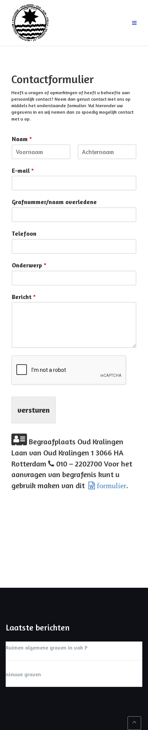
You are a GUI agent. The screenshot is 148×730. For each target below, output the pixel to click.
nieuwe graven (23, 674)
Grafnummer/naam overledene (54, 202)
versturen (33, 410)
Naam (22, 139)
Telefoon (24, 233)
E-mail (23, 170)
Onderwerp (29, 265)
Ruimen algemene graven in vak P (47, 647)
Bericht (24, 297)
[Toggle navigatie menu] (134, 23)
